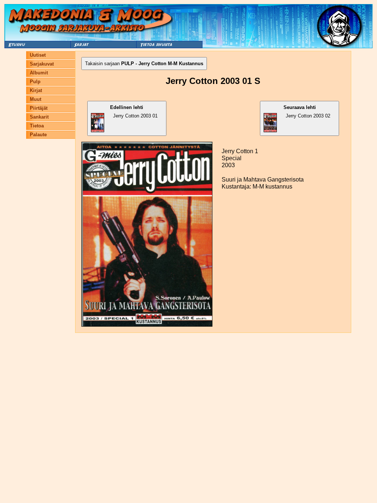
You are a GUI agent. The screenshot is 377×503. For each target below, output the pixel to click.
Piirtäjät (38, 108)
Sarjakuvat (42, 64)
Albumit (39, 72)
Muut (35, 99)
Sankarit (39, 117)
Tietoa (37, 126)
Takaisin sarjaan (144, 63)
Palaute (38, 134)
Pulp (35, 81)
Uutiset (38, 55)
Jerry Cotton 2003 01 (134, 112)
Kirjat (36, 90)
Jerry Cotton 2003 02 (307, 112)
